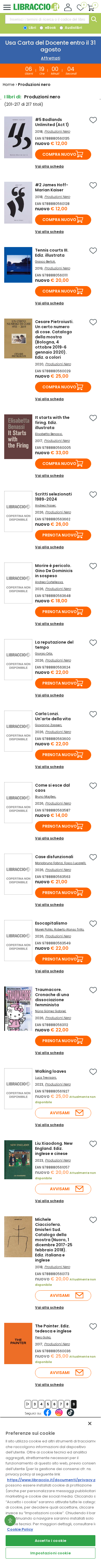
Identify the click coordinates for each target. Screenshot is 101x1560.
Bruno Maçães (45, 797)
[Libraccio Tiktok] (70, 1415)
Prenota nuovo (59, 535)
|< (27, 1404)
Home (9, 84)
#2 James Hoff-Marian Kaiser (51, 187)
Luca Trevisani (45, 1078)
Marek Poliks (44, 929)
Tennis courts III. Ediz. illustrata (51, 252)
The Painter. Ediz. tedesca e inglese (53, 1328)
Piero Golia (42, 1337)
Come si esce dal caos (52, 787)
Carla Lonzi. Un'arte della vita (53, 716)
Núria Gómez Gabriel (50, 1011)
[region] (50, 1488)
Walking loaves (50, 1071)
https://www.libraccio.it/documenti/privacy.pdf (53, 1480)
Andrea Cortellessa (49, 582)
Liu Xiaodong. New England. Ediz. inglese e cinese (54, 1148)
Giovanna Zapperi (48, 725)
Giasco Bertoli (45, 261)
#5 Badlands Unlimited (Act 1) (52, 122)
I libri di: (12, 97)
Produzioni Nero (57, 131)
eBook (50, 27)
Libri (32, 27)
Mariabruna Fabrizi (49, 863)
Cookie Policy (20, 1529)
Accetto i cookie (50, 1540)
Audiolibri (73, 27)
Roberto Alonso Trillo (69, 929)
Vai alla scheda (49, 166)
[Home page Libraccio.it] (36, 9)
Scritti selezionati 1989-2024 (53, 496)
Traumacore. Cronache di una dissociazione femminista (52, 997)
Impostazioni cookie (50, 1553)
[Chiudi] (89, 1423)
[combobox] (47, 19)
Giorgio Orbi (43, 654)
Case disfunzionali (54, 857)
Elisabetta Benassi (48, 434)
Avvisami (60, 1113)
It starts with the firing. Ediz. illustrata (52, 422)
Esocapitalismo (51, 923)
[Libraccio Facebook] (47, 1415)
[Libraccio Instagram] (59, 1415)
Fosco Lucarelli (75, 863)
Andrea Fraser (45, 505)
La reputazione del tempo (54, 644)
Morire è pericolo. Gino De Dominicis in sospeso (54, 571)
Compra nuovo (59, 154)
